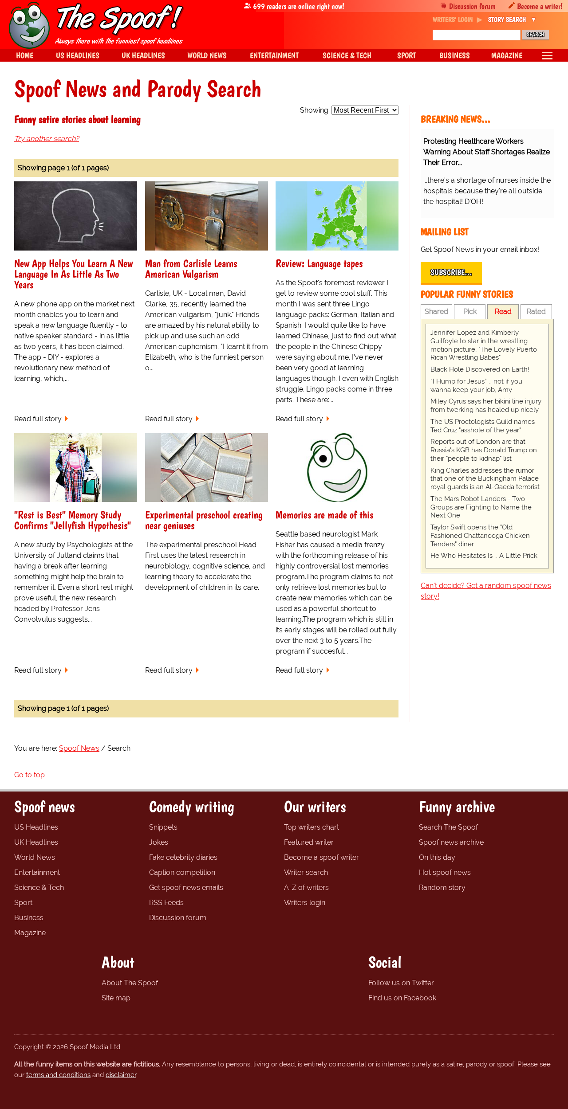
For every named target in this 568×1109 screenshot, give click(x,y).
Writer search (306, 872)
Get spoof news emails (186, 887)
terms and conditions (58, 1075)
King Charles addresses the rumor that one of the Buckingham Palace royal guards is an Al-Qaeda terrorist (485, 478)
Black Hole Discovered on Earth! (479, 369)
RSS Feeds (166, 902)
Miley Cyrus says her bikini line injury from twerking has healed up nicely (485, 405)
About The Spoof (130, 983)
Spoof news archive (451, 842)
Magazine (30, 933)
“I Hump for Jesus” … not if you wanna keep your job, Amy (476, 385)
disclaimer (121, 1075)
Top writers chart (311, 827)
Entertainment (37, 872)
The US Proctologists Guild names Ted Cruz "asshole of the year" (482, 426)
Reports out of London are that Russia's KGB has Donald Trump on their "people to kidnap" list (483, 450)
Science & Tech (39, 887)
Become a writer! (540, 6)
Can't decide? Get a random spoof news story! (486, 590)
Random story (442, 887)
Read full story (38, 419)
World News (34, 857)
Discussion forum (472, 6)
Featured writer (309, 842)
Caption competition (182, 872)
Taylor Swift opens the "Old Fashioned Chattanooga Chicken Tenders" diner (480, 535)
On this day (437, 857)
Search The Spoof (448, 827)
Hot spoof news (445, 872)
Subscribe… (451, 272)
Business (28, 917)
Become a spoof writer (321, 857)
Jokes (158, 842)
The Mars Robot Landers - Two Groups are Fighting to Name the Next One (481, 507)
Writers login (304, 902)
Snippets (163, 827)
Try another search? (46, 138)
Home (24, 55)
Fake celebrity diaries (183, 857)
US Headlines (36, 827)
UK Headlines (36, 842)
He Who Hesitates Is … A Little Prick (483, 556)
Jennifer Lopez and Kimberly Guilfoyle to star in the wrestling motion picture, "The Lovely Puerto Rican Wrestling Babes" (483, 345)
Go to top (29, 775)
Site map (116, 998)
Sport (23, 902)
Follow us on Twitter (401, 983)
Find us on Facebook (402, 998)
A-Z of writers (306, 887)
